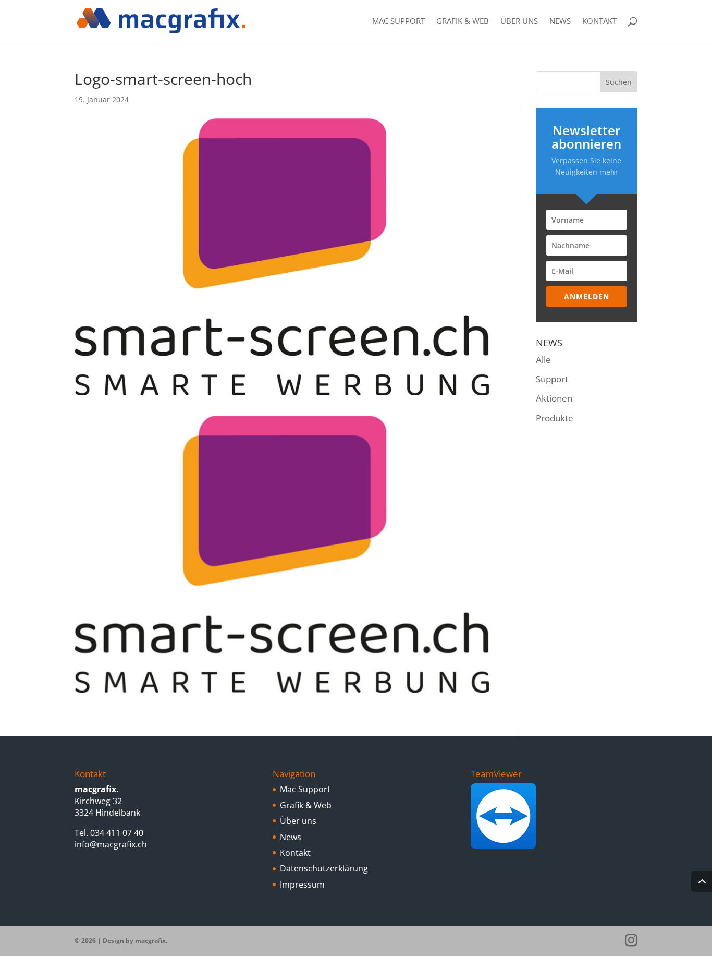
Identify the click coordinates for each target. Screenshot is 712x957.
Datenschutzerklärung (324, 868)
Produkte (554, 418)
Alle (543, 360)
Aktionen (554, 398)
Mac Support (398, 21)
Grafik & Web (462, 21)
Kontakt (599, 21)
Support (552, 379)
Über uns (519, 21)
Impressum (302, 884)
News (560, 21)
